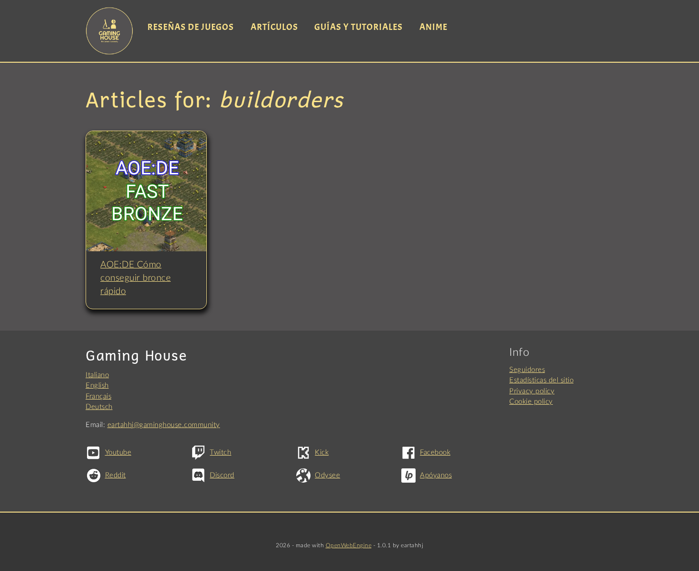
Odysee (327, 475)
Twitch (220, 452)
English (97, 385)
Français (98, 396)
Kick (322, 452)
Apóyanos (436, 475)
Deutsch (99, 406)
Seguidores (527, 369)
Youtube (118, 452)
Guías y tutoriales (358, 27)
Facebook (435, 452)
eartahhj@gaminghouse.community (163, 424)
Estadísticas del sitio (541, 380)
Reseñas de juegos (190, 27)
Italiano (97, 375)
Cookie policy (531, 401)
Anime (433, 27)
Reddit (115, 475)
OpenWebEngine (349, 545)
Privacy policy (531, 391)
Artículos (274, 27)
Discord (222, 475)
